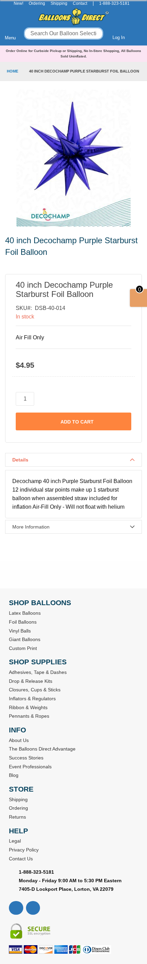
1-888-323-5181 (114, 3)
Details (20, 460)
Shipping (59, 3)
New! (18, 3)
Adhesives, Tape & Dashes (38, 672)
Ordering (37, 3)
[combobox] (63, 33)
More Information (31, 527)
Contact (80, 3)
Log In (118, 37)
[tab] (73, 460)
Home (12, 71)
